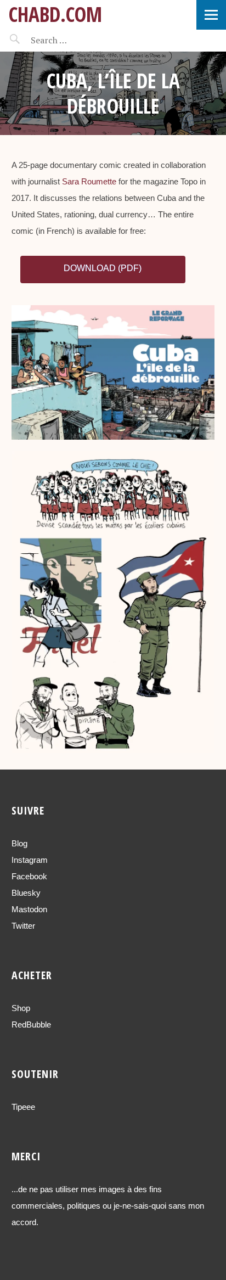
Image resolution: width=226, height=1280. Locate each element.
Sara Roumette (89, 181)
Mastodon (29, 909)
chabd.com (55, 14)
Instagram (30, 859)
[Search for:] (75, 40)
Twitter (23, 925)
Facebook (29, 876)
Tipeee (23, 1106)
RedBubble (31, 1024)
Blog (19, 843)
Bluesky (26, 892)
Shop (21, 1008)
